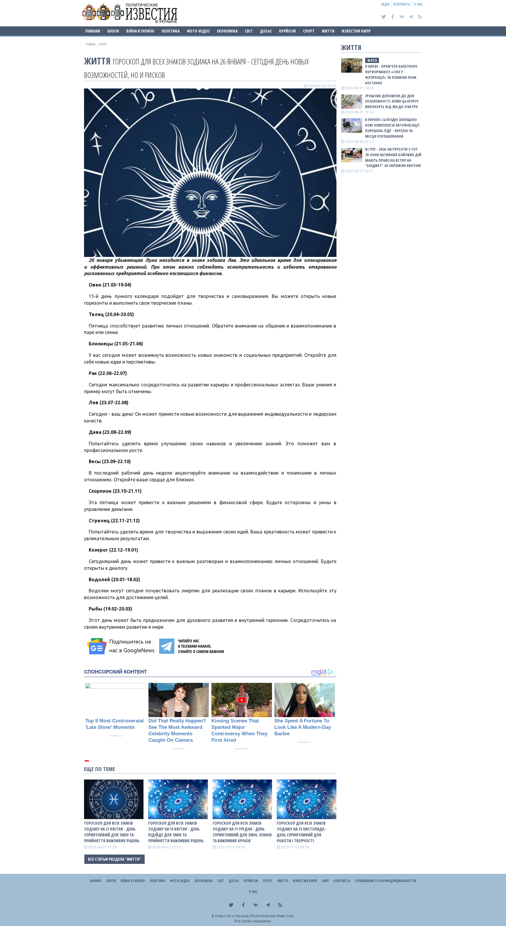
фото (372, 60)
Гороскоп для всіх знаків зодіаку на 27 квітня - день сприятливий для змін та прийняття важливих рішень (111, 831)
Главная (92, 31)
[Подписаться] (121, 646)
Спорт (308, 31)
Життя (328, 31)
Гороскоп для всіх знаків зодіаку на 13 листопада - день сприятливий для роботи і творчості (301, 831)
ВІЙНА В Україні (140, 31)
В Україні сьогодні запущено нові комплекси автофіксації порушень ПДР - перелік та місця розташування (392, 128)
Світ (249, 31)
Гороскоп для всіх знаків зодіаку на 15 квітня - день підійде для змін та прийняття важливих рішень (176, 831)
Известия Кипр (356, 31)
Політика (171, 31)
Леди (385, 4)
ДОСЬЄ (266, 31)
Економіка (227, 31)
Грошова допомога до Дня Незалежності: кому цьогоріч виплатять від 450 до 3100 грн (391, 101)
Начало (96, 880)
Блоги (113, 31)
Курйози (287, 31)
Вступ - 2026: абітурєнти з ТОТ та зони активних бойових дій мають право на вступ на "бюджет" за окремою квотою (393, 157)
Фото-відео (198, 31)
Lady (325, 880)
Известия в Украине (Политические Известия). (255, 916)
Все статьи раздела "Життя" (114, 859)
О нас (418, 4)
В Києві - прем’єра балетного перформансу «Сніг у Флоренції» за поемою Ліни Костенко (391, 75)
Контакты (401, 4)
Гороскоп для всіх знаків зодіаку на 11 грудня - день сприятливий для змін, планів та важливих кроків (242, 831)
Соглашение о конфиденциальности (385, 880)
